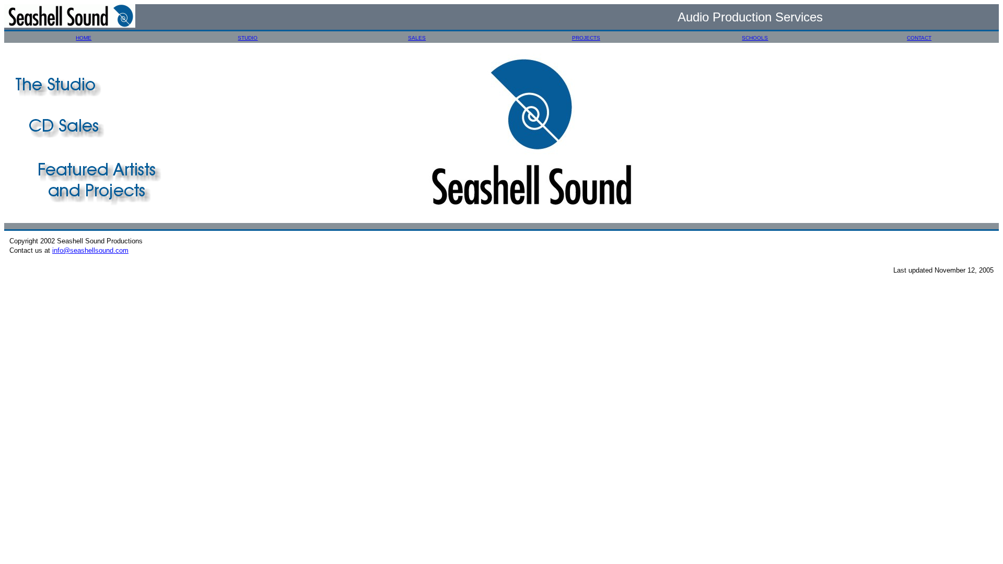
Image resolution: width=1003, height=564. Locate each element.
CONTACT (919, 38)
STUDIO (248, 38)
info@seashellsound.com (90, 250)
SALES (417, 38)
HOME (83, 38)
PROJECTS (586, 38)
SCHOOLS (755, 38)
